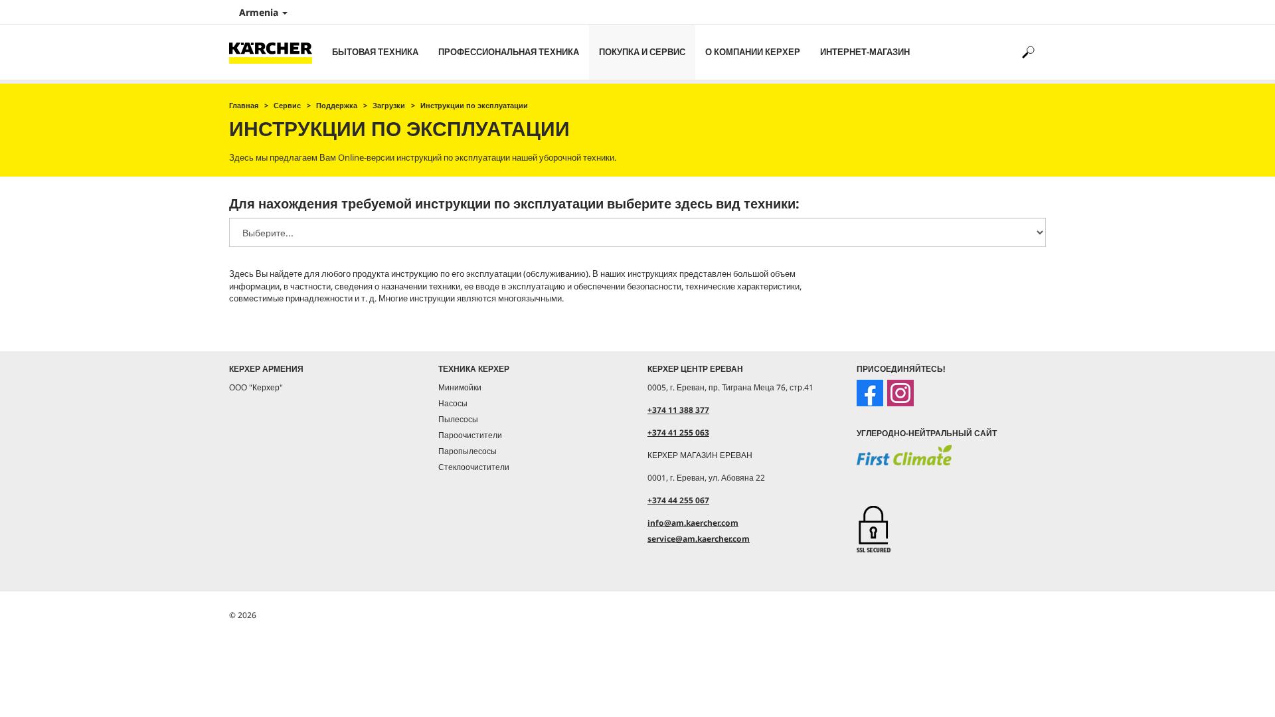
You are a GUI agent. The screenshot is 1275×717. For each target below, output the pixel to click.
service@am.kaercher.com (698, 538)
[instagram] (900, 393)
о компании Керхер (752, 52)
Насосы (453, 403)
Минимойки (459, 387)
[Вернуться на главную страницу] (275, 52)
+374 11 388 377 (678, 410)
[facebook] (870, 393)
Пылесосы (458, 419)
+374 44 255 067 (678, 500)
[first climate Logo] (904, 464)
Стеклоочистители (473, 467)
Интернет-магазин (865, 52)
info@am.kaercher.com (692, 522)
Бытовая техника (375, 52)
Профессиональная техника (508, 52)
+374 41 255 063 (678, 432)
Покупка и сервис (642, 52)
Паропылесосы (467, 451)
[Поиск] (1027, 52)
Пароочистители (470, 435)
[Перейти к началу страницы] (1242, 691)
